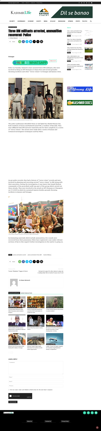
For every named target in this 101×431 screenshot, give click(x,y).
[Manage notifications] (97, 427)
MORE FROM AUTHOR (26, 293)
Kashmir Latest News (12, 27)
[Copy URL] (34, 41)
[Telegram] (30, 41)
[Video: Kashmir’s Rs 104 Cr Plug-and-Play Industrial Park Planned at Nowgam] (89, 50)
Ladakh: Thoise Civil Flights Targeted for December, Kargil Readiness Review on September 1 (54, 348)
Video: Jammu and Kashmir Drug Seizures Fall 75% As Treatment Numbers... (74, 32)
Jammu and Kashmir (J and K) (19, 254)
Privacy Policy (65, 421)
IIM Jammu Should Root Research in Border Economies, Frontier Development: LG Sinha (54, 329)
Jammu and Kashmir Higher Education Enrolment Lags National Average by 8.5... (75, 66)
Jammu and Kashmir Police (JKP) (35, 254)
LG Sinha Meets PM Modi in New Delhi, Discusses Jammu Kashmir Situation (16, 311)
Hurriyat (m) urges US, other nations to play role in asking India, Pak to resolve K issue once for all (50, 272)
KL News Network (14, 38)
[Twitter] (84, 3)
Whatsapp (38, 63)
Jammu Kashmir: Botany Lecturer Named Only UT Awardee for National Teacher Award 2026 (16, 329)
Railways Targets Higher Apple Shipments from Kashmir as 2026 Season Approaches (34, 348)
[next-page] (12, 352)
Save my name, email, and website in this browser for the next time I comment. (31, 389)
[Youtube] (92, 3)
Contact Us (48, 421)
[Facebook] (79, 3)
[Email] (37, 41)
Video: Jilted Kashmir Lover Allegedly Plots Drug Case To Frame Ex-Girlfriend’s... (75, 58)
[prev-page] (9, 352)
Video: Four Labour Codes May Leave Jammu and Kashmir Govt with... (74, 41)
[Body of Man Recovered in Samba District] (35, 321)
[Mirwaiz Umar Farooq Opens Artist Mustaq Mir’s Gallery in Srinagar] (17, 339)
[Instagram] (82, 3)
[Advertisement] (35, 50)
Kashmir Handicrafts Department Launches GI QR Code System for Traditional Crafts (34, 311)
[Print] (41, 41)
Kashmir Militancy (47, 254)
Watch (69, 27)
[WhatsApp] (89, 3)
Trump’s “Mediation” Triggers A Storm (18, 271)
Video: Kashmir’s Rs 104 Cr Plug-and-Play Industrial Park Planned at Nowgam (75, 49)
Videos (69, 35)
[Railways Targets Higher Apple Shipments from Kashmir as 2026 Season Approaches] (35, 339)
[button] (91, 21)
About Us (29, 421)
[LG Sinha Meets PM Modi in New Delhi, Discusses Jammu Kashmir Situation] (17, 302)
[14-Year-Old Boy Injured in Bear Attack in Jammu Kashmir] (54, 302)
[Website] (87, 3)
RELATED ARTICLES (14, 293)
